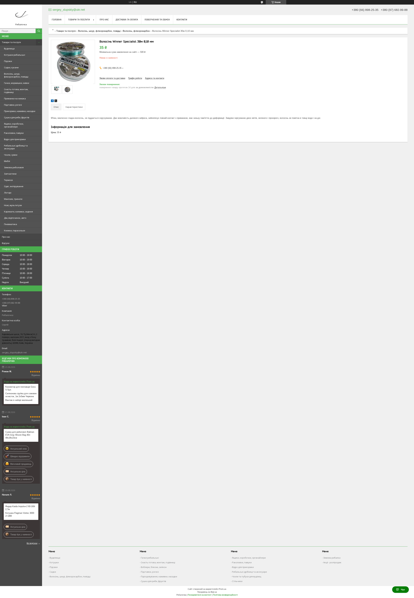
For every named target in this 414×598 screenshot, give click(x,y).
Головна (56, 19)
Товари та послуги (11, 42)
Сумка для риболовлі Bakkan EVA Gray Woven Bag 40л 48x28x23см (19, 435)
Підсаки (8, 61)
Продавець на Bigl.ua (207, 592)
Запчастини (10, 173)
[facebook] (52, 101)
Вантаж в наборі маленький (18, 400)
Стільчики (237, 581)
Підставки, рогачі (13, 104)
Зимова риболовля (14, 167)
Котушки (54, 562)
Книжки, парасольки (14, 230)
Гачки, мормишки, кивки (16, 83)
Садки (53, 571)
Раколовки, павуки (14, 133)
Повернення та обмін (157, 19)
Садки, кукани (11, 67)
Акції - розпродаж (332, 562)
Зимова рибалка (331, 557)
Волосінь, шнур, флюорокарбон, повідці (16, 75)
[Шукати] (39, 30)
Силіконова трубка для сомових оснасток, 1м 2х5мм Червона (21, 395)
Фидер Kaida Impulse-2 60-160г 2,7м (20, 507)
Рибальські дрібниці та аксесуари (16, 147)
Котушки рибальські (14, 54)
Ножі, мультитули (13, 205)
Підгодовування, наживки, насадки (159, 576)
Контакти (181, 19)
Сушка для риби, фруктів (16, 117)
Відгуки (5, 243)
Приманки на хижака (15, 98)
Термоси (8, 180)
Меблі (7, 161)
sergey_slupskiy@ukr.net (14, 352)
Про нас (6, 236)
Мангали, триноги (13, 199)
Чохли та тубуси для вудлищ (246, 576)
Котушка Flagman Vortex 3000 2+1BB (19, 514)
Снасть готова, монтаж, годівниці (16, 91)
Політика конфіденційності (225, 595)
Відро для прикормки (15, 139)
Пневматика (10, 224)
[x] (55, 101)
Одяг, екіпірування (13, 186)
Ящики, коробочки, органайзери (14, 125)
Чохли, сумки (10, 154)
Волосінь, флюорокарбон (136, 31)
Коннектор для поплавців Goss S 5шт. (20, 388)
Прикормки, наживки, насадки (19, 111)
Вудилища (9, 48)
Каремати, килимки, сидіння (18, 211)
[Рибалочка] (21, 15)
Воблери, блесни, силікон (154, 567)
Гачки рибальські (150, 557)
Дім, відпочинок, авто (15, 217)
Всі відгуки (32, 543)
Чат (403, 589)
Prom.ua (222, 589)
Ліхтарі (7, 192)
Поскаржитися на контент (200, 595)
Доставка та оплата (127, 19)
